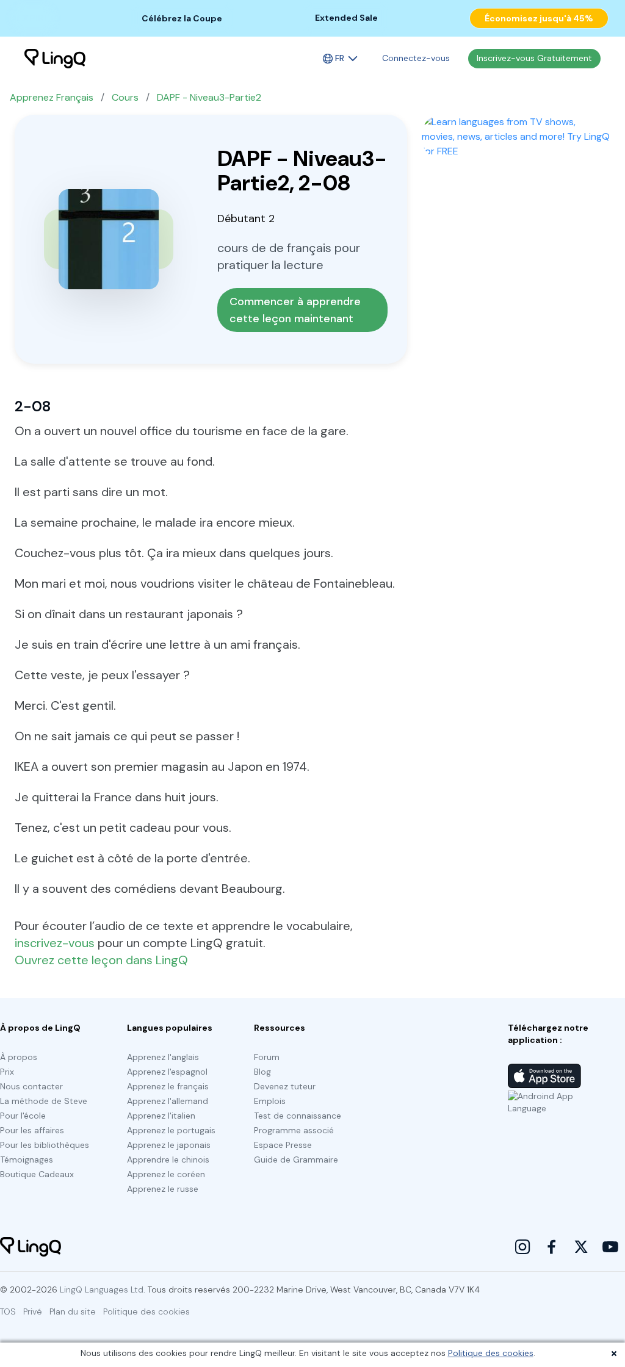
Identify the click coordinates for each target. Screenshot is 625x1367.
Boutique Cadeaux (37, 1174)
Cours (125, 97)
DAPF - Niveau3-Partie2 (209, 97)
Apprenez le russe (162, 1188)
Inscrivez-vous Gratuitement (534, 57)
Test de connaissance (297, 1115)
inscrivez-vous (55, 943)
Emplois (270, 1100)
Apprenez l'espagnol (167, 1071)
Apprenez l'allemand (167, 1100)
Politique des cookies (490, 1352)
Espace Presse (283, 1144)
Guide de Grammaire (296, 1159)
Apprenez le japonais (169, 1144)
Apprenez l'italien (161, 1115)
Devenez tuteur (285, 1086)
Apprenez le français (168, 1086)
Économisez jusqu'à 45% (539, 18)
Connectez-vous (416, 57)
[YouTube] (610, 1246)
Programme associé (294, 1130)
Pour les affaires (32, 1130)
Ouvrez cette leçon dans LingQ (101, 960)
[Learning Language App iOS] (544, 1076)
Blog (262, 1071)
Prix (7, 1071)
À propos (18, 1056)
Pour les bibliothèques (44, 1144)
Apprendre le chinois (168, 1159)
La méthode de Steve (43, 1100)
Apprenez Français (51, 97)
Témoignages (26, 1159)
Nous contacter (31, 1086)
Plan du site (72, 1311)
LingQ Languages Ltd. (102, 1289)
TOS (8, 1311)
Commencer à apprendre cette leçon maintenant (296, 310)
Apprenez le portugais (171, 1130)
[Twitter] (581, 1246)
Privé (32, 1311)
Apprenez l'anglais (163, 1056)
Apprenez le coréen (166, 1174)
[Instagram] (522, 1246)
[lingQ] (54, 58)
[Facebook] (551, 1246)
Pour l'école (23, 1115)
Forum (267, 1056)
